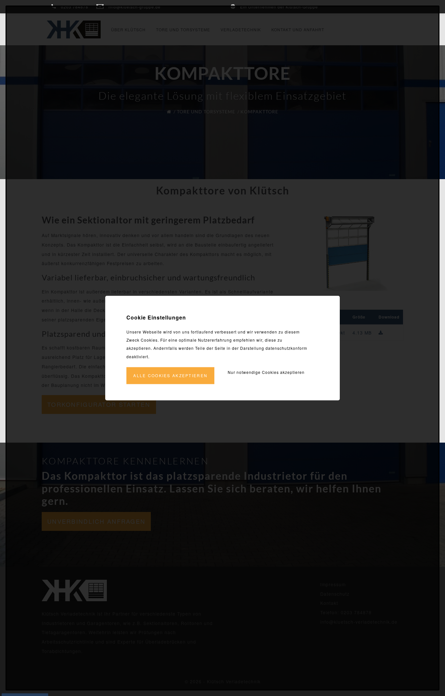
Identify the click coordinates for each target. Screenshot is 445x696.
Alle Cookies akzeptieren (170, 375)
